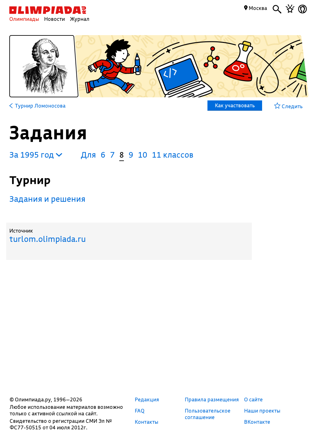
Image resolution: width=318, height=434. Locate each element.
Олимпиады (24, 19)
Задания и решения (47, 199)
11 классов (172, 155)
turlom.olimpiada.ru (47, 239)
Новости (54, 19)
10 (142, 155)
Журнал (79, 19)
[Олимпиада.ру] (47, 10)
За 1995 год (32, 155)
